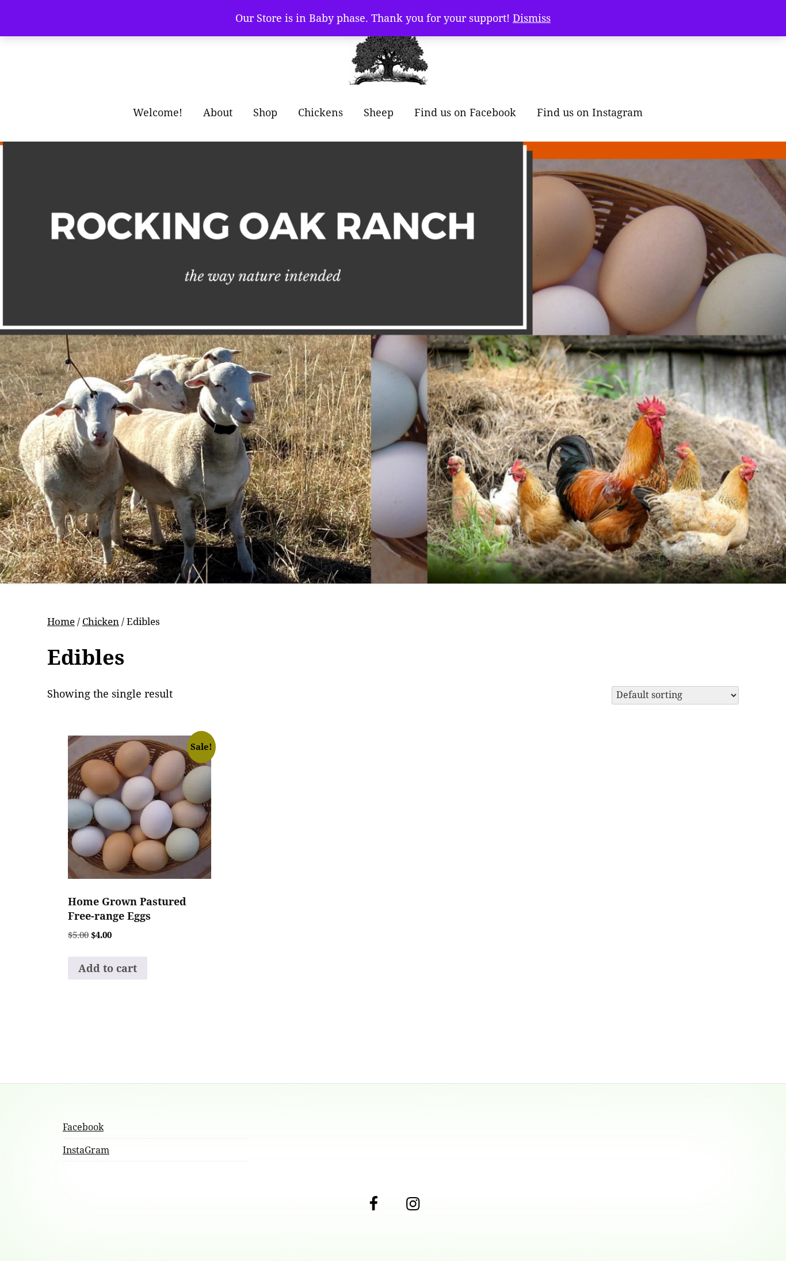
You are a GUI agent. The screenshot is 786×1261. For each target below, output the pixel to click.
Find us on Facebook (465, 112)
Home (61, 621)
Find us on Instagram (590, 112)
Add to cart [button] (107, 968)
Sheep (379, 112)
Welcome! (157, 112)
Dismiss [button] (532, 18)
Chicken (100, 621)
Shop (265, 112)
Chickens (320, 112)
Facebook (83, 1127)
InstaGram (86, 1150)
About (217, 112)
